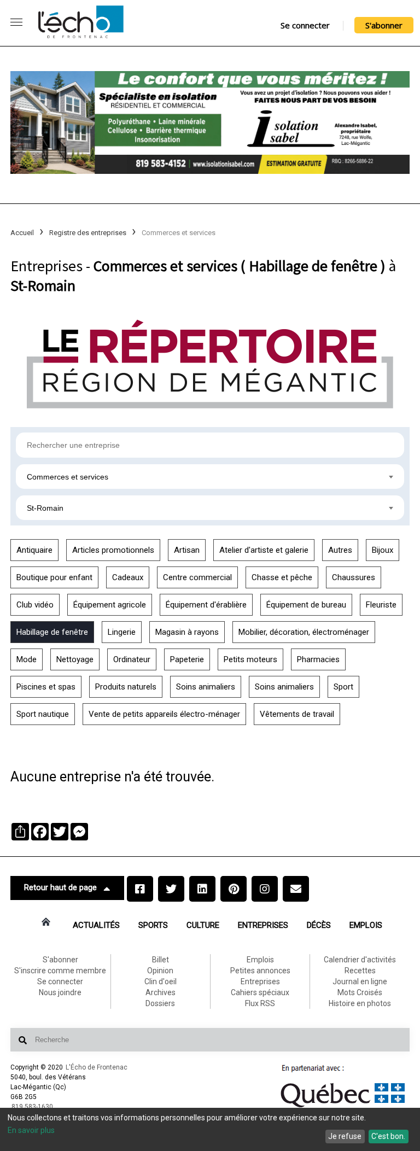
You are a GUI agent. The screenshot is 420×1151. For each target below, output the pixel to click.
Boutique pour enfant (54, 577)
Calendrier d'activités (360, 959)
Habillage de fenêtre (52, 632)
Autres (340, 550)
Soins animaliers (205, 687)
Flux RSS (260, 1003)
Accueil (22, 233)
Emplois (365, 925)
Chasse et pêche (282, 577)
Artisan (187, 550)
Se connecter (305, 25)
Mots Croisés (359, 992)
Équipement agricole (109, 605)
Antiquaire (34, 550)
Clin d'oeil (160, 981)
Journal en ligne (359, 981)
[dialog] (210, 1129)
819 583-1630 (32, 1107)
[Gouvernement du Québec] (343, 1107)
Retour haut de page (60, 887)
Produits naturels (125, 687)
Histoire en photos (360, 1003)
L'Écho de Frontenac (96, 1067)
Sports (153, 925)
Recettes (360, 970)
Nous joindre (60, 992)
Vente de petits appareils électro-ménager (164, 714)
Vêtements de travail (297, 714)
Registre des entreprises (87, 233)
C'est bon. (388, 1136)
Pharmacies (318, 659)
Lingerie (122, 632)
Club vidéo (35, 605)
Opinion (160, 970)
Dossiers (160, 1003)
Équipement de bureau (306, 605)
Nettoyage (75, 659)
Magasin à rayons (187, 632)
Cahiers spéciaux (260, 992)
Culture (202, 925)
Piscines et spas (45, 687)
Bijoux (382, 550)
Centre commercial (197, 577)
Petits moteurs (250, 659)
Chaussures (353, 577)
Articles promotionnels (113, 550)
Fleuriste (381, 605)
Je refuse (344, 1136)
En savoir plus (31, 1130)
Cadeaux (127, 577)
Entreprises (263, 925)
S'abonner (383, 25)
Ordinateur (131, 659)
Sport (343, 687)
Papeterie (187, 659)
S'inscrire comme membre (60, 970)
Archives (160, 992)
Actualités (96, 925)
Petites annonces (260, 970)
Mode (26, 659)
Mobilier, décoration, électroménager (303, 632)
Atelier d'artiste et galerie (263, 550)
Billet (160, 959)
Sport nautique (42, 714)
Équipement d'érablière (206, 605)
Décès (319, 925)
